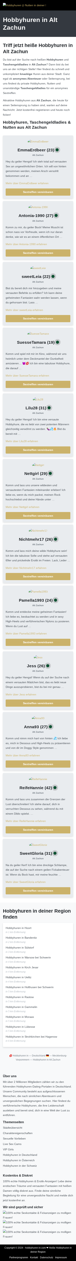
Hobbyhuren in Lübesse (20, 1026)
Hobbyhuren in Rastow (20, 997)
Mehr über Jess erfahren (21, 694)
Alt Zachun (38, 155)
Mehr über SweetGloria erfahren (26, 881)
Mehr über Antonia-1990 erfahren (26, 244)
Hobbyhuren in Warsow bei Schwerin (28, 957)
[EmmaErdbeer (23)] (38, 141)
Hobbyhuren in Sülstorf (20, 947)
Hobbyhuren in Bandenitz (21, 937)
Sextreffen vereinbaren (38, 192)
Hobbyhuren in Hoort (18, 927)
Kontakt (34, 1257)
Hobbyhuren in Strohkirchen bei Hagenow (31, 1036)
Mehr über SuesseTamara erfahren (27, 375)
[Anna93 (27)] (38, 717)
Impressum (61, 1257)
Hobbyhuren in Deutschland (20, 1154)
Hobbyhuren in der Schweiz (20, 1165)
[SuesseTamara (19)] (38, 333)
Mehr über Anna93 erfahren (23, 755)
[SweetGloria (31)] (38, 844)
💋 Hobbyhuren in (18, 1055)
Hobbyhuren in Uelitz (18, 977)
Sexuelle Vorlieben (14, 1138)
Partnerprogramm (18, 1257)
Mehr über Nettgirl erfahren (22, 507)
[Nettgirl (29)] (38, 464)
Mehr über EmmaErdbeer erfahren (27, 183)
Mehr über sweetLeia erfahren (24, 310)
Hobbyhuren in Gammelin (21, 1006)
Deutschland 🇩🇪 (40, 1055)
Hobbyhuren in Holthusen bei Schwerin (30, 987)
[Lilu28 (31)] (38, 399)
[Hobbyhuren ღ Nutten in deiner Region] (24, 5)
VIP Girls (8, 1149)
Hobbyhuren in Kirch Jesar (22, 967)
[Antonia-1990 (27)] (38, 206)
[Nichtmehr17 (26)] (38, 530)
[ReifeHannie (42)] (38, 778)
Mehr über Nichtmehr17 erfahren (26, 567)
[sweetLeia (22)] (38, 267)
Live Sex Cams (12, 1144)
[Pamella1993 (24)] (38, 591)
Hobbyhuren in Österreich (19, 1160)
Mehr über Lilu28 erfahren (22, 441)
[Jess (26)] (38, 657)
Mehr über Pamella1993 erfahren (26, 633)
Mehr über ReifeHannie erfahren (26, 821)
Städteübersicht (12, 1127)
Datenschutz (46, 1257)
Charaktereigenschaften (18, 1133)
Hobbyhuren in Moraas (20, 1016)
